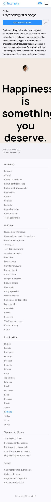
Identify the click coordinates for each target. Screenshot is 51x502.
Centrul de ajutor (11, 209)
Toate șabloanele (12, 218)
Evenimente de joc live (14, 240)
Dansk (7, 403)
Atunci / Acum (10, 274)
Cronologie (9, 287)
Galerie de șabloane (13, 179)
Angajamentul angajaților (15, 478)
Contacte (8, 201)
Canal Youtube (10, 213)
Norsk (6, 395)
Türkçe (7, 416)
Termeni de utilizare (13, 439)
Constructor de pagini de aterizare (19, 236)
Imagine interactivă (12, 279)
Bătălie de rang (11, 325)
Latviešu (8, 382)
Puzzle (7, 313)
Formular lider (10, 304)
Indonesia (8, 390)
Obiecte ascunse (11, 296)
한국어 (7, 420)
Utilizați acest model (22, 23)
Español (7, 348)
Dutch (6, 386)
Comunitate (9, 192)
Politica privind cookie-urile (16, 447)
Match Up (8, 257)
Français (8, 356)
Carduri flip (9, 308)
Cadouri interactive (12, 474)
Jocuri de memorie (12, 253)
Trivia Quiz (9, 245)
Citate (7, 330)
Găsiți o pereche (11, 291)
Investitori (8, 205)
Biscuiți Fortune (11, 283)
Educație (8, 171)
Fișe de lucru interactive (14, 232)
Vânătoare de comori (13, 321)
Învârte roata (10, 262)
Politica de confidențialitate (16, 443)
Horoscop (8, 317)
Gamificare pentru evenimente (18, 470)
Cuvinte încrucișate (12, 266)
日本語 (7, 424)
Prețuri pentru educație (14, 184)
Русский (8, 361)
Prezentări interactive (14, 482)
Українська (9, 378)
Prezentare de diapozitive (15, 300)
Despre (7, 196)
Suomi (7, 407)
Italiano (7, 369)
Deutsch (8, 365)
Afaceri (7, 175)
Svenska (8, 399)
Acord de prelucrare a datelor (17, 451)
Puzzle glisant (10, 270)
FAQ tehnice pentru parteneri (17, 456)
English (7, 344)
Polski (6, 373)
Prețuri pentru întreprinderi (16, 188)
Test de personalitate (13, 249)
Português (9, 352)
